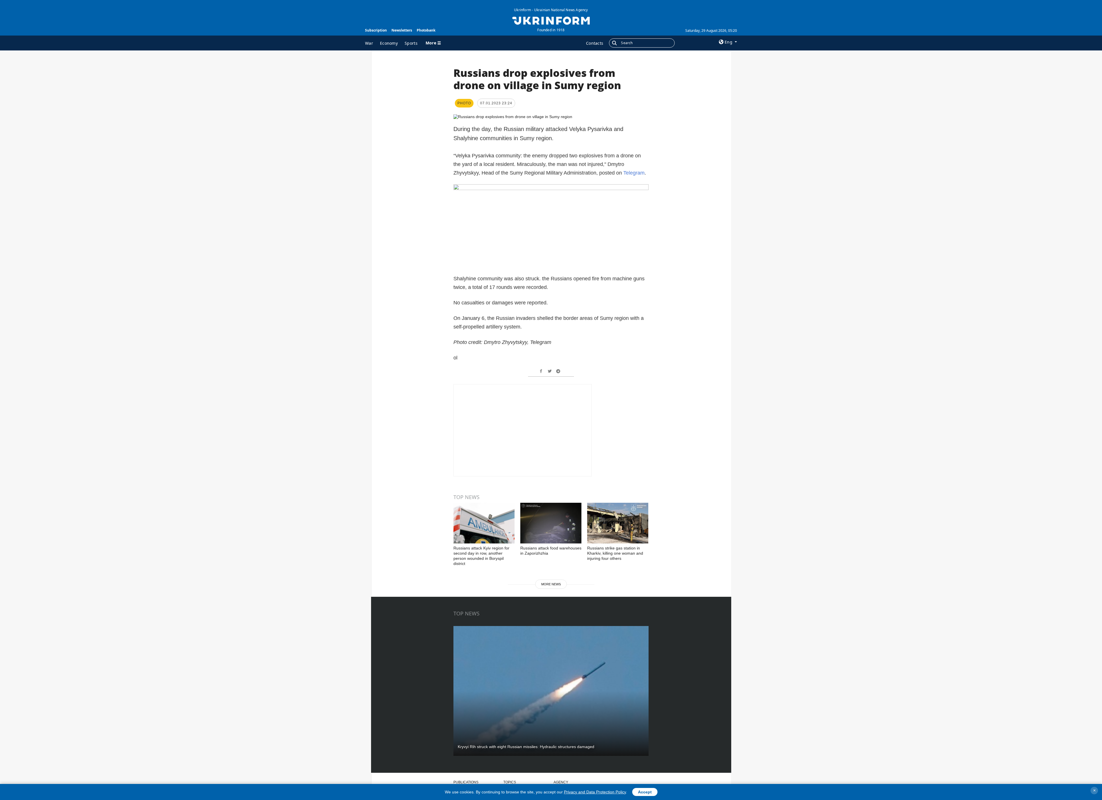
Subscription (376, 30)
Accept (645, 792)
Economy (389, 43)
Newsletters (401, 30)
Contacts (594, 43)
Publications (465, 782)
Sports (411, 43)
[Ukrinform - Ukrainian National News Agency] (550, 20)
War (369, 43)
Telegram (634, 173)
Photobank (426, 30)
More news (551, 584)
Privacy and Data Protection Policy (595, 792)
